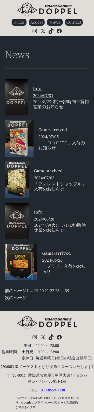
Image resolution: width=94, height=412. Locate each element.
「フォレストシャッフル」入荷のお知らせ (60, 186)
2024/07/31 (43, 95)
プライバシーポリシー (48, 402)
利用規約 (72, 402)
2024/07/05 (48, 137)
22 (52, 291)
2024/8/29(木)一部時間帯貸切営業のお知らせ (61, 104)
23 (57, 291)
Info (37, 88)
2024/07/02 (44, 178)
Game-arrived (52, 130)
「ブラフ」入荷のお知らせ (64, 269)
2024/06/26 (52, 260)
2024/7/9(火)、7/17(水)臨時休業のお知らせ (60, 228)
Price (19, 22)
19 (36, 291)
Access (36, 22)
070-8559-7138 (53, 390)
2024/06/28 (44, 219)
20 (41, 291)
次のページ (16, 298)
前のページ (16, 291)
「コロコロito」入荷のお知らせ (61, 145)
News (54, 22)
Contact (73, 22)
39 (67, 291)
